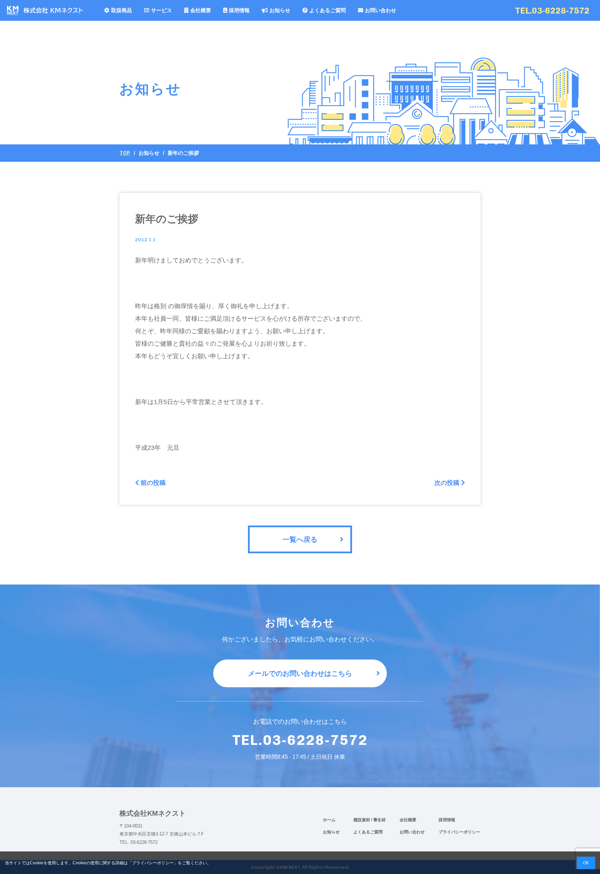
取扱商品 (121, 10)
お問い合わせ (380, 10)
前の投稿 (153, 482)
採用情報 (239, 10)
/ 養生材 (378, 819)
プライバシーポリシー (459, 832)
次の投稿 (446, 482)
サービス (161, 10)
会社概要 (200, 10)
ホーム (329, 819)
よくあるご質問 (327, 10)
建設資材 (362, 819)
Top (124, 153)
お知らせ (279, 10)
